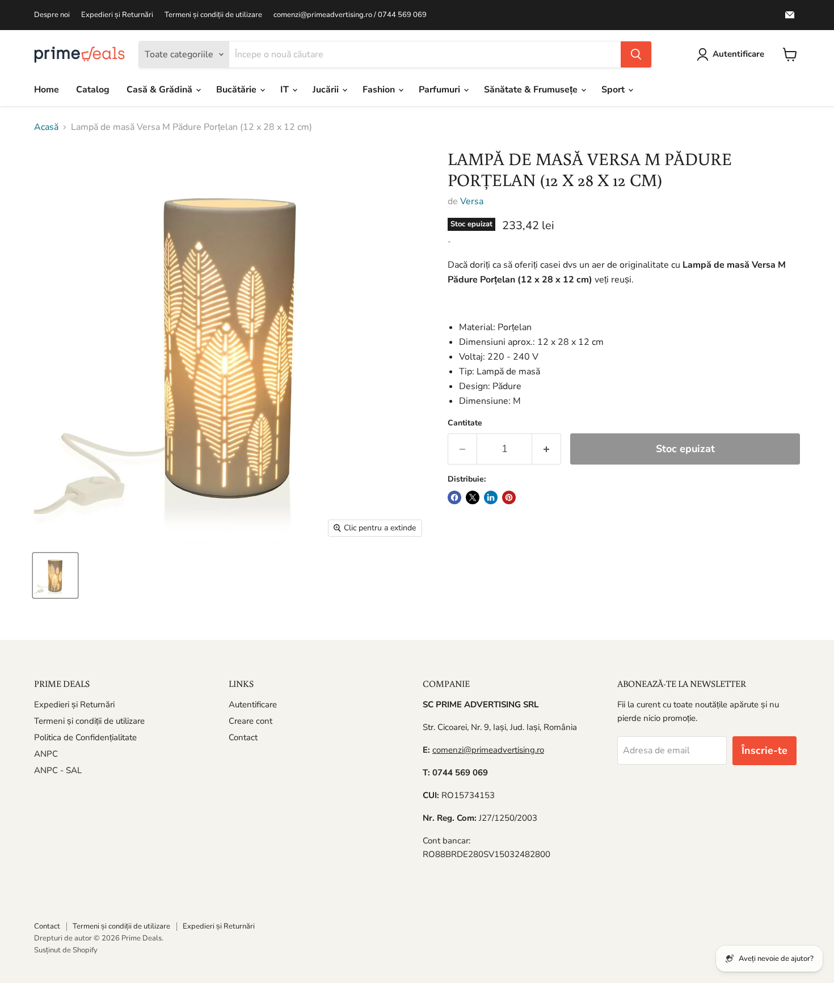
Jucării (327, 89)
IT (285, 89)
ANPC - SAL (58, 770)
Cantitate (465, 423)
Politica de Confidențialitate (85, 737)
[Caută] (636, 54)
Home (46, 89)
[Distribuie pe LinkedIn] (491, 497)
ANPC (46, 754)
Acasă (46, 127)
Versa (471, 201)
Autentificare (253, 704)
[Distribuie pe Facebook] (454, 497)
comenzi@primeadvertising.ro (488, 750)
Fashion (380, 89)
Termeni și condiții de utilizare (213, 15)
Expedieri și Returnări (117, 15)
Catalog (92, 89)
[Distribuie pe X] (472, 497)
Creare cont (250, 721)
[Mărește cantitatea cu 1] (546, 449)
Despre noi (52, 15)
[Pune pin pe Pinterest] (509, 497)
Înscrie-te (764, 750)
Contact (243, 737)
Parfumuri (440, 89)
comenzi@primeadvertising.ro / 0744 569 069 (350, 15)
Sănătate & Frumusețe (532, 89)
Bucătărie (237, 89)
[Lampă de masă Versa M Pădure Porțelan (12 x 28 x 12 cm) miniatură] (55, 575)
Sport (614, 89)
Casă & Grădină (161, 89)
